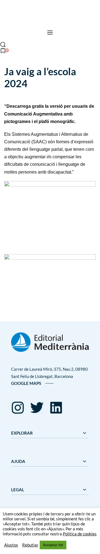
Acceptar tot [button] (53, 545)
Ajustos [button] (11, 545)
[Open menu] (50, 32)
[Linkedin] (56, 407)
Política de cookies (80, 534)
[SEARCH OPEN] (3, 44)
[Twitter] (37, 407)
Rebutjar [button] (30, 545)
